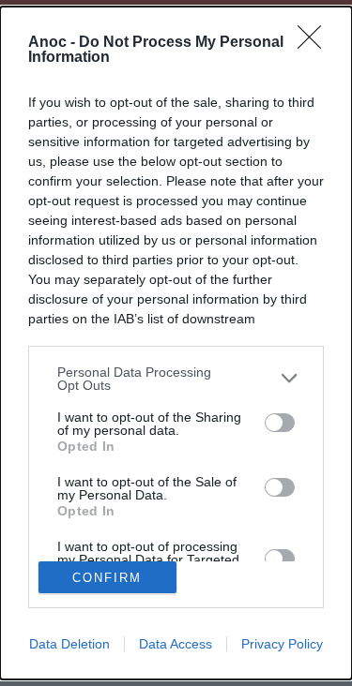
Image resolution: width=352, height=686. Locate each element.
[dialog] (176, 343)
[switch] (280, 422)
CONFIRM (107, 578)
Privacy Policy (282, 643)
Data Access (175, 643)
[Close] (315, 43)
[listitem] (176, 378)
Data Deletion (69, 643)
